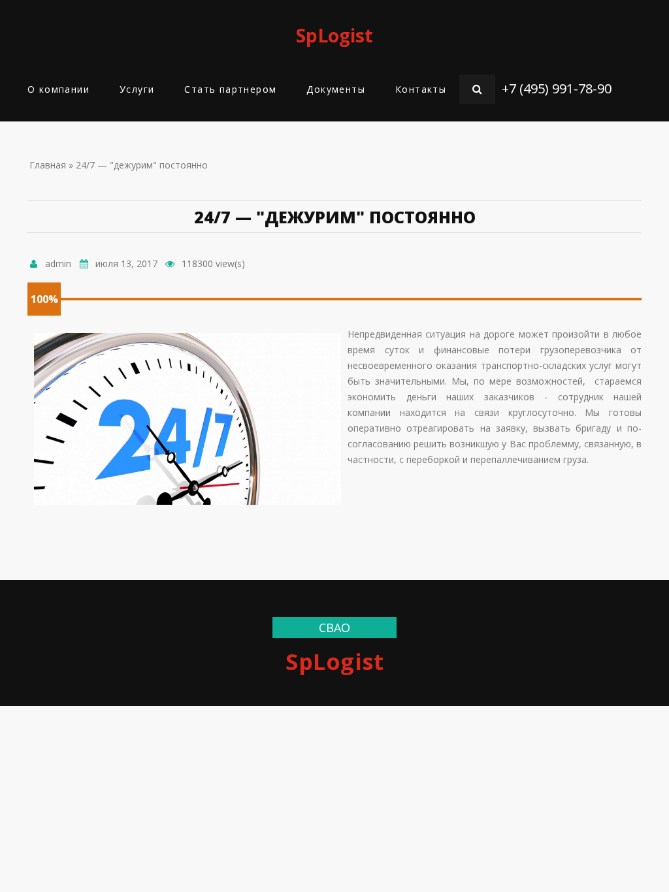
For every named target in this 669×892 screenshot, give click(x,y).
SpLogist (334, 35)
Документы (335, 89)
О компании (58, 89)
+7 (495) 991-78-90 (557, 88)
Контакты (420, 89)
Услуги (137, 89)
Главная (47, 165)
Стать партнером (230, 89)
